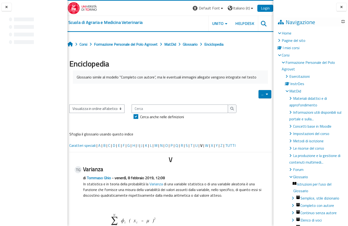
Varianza (156, 184)
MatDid (295, 91)
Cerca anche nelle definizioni (162, 117)
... (266, 94)
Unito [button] (218, 23)
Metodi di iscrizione (308, 141)
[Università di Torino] (82, 7)
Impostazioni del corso (311, 133)
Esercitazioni (299, 76)
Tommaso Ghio (99, 178)
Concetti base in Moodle (312, 126)
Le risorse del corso (308, 148)
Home (286, 33)
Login (265, 8)
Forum (298, 169)
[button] (208, 8)
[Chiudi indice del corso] (6, 7)
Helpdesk (244, 23)
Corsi (286, 55)
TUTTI (230, 145)
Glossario (300, 177)
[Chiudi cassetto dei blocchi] (341, 7)
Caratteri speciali (82, 145)
